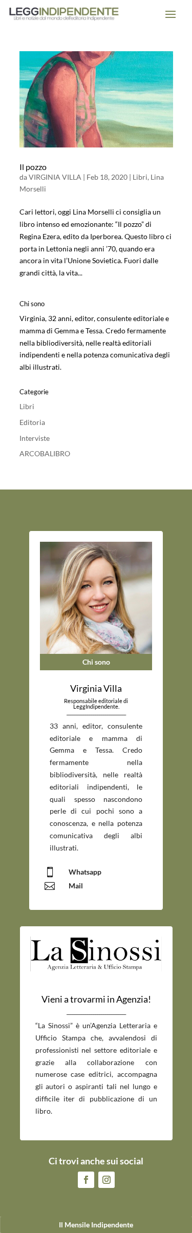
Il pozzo (33, 167)
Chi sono (96, 661)
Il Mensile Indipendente (96, 1224)
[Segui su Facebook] (86, 1180)
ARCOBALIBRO (44, 453)
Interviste (34, 438)
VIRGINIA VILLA (55, 177)
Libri (140, 177)
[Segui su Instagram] (106, 1180)
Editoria (32, 422)
